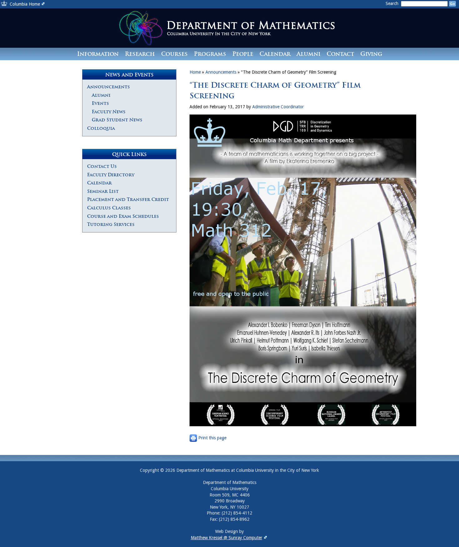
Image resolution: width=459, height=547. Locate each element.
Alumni (308, 53)
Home (195, 72)
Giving (371, 53)
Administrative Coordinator (278, 106)
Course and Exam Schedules (123, 216)
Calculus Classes (109, 208)
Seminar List (103, 191)
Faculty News (109, 112)
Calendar (274, 53)
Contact (340, 53)
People (242, 53)
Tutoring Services (111, 224)
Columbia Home (25, 4)
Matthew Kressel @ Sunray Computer (226, 537)
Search (393, 3)
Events (100, 103)
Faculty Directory (110, 175)
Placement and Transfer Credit (128, 199)
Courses (174, 53)
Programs (210, 53)
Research (140, 53)
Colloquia (101, 128)
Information (98, 53)
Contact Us (102, 166)
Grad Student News (117, 120)
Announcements (108, 87)
